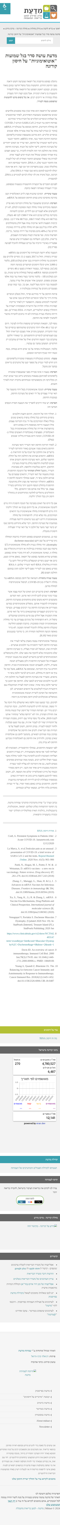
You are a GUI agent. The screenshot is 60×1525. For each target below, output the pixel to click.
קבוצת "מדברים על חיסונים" (36, 1397)
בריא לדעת (48, 28)
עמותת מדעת (24, 1350)
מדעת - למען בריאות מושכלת (30, 1508)
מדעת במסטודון (42, 1414)
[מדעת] (40, 18)
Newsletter (44, 1426)
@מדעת (52, 1314)
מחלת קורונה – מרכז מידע (16, 28)
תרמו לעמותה (51, 1179)
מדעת (49, 1305)
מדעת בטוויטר (43, 1408)
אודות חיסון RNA (45, 830)
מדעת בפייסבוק (42, 1391)
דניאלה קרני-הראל (39, 1356)
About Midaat (43, 1420)
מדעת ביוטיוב (43, 1403)
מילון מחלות (35, 28)
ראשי (58, 28)
